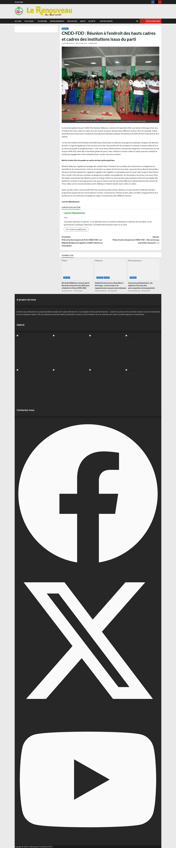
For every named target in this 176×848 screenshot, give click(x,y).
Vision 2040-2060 (153, 21)
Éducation (72, 21)
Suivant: (136, 240)
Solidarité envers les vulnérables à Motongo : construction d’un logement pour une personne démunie (110, 285)
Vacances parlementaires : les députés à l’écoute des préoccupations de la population (141, 285)
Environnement (57, 21)
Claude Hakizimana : (67, 291)
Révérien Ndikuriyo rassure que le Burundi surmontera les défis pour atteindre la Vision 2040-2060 (76, 285)
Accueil (18, 21)
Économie (42, 21)
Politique (29, 21)
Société (91, 21)
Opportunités (106, 21)
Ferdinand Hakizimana (101, 291)
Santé (82, 21)
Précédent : (82, 241)
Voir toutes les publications (76, 229)
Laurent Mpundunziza (68, 43)
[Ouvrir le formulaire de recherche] (137, 21)
